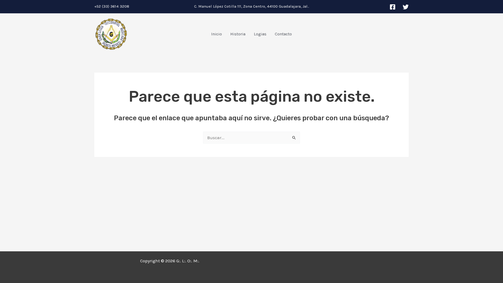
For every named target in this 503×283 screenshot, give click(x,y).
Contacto (283, 33)
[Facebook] (393, 7)
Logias (260, 33)
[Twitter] (406, 7)
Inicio (216, 33)
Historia (237, 33)
